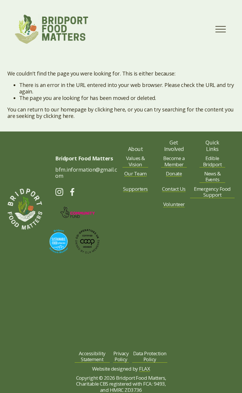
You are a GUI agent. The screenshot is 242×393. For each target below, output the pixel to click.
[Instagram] (59, 192)
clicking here (110, 109)
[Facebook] (72, 192)
